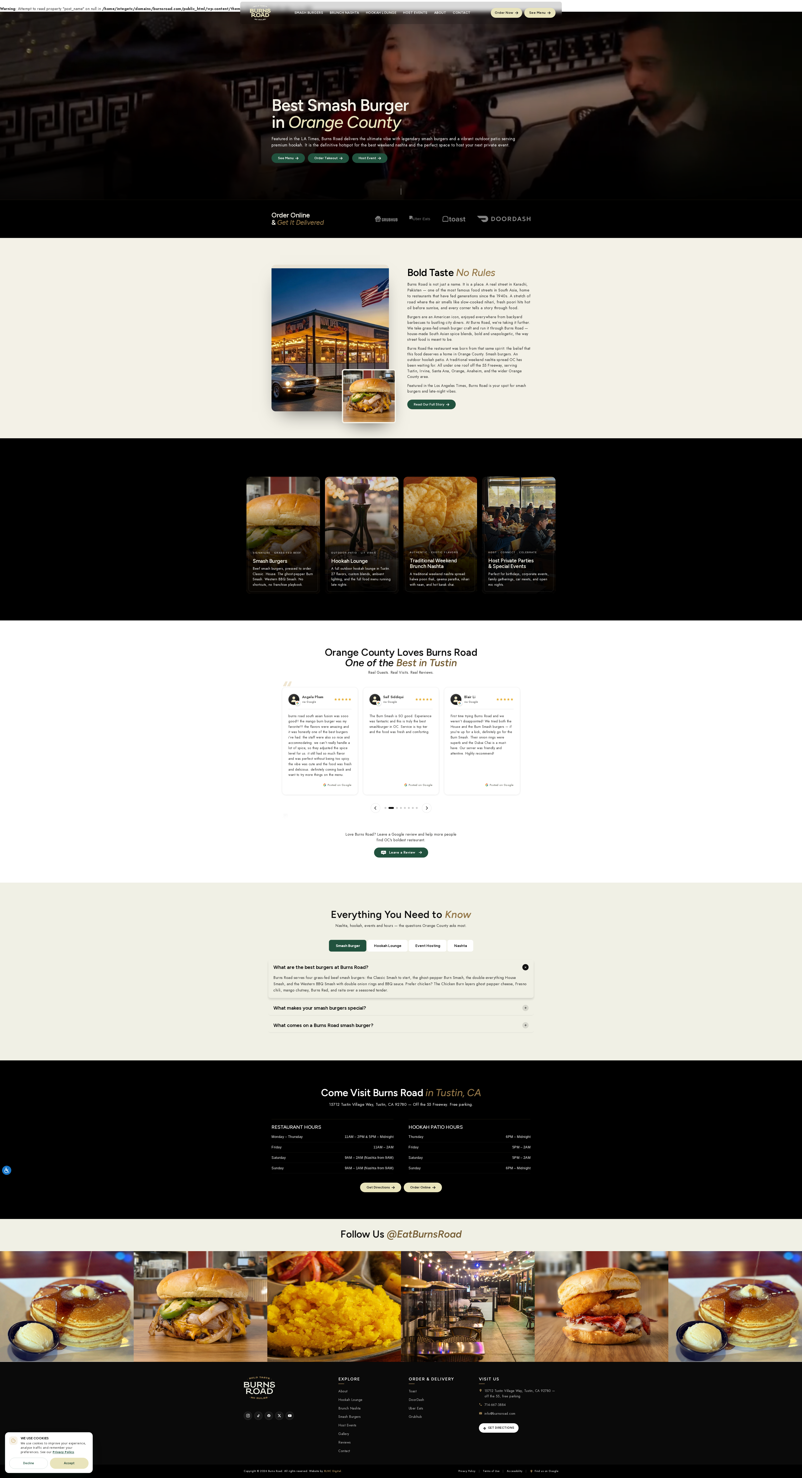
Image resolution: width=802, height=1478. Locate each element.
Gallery (343, 1433)
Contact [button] (462, 13)
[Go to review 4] (399, 808)
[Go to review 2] (389, 808)
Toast (413, 1391)
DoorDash (416, 1399)
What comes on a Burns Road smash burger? (323, 1025)
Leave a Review (402, 852)
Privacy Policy (467, 1471)
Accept (69, 1463)
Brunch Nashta (349, 1408)
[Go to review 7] (413, 808)
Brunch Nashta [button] (344, 13)
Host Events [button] (415, 13)
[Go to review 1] (385, 808)
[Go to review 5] (405, 808)
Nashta (460, 945)
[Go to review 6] (409, 808)
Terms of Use (491, 1471)
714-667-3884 (495, 1404)
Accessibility (515, 1471)
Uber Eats (416, 1408)
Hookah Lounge (387, 945)
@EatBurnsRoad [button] (424, 1234)
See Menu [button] (538, 13)
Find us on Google (546, 1471)
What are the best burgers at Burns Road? (320, 967)
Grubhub (415, 1416)
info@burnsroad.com (500, 1413)
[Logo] (260, 12)
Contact (344, 1451)
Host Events (347, 1425)
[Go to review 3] (393, 808)
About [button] (440, 13)
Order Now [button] (504, 13)
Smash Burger (348, 945)
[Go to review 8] (416, 808)
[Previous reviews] (375, 808)
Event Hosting (427, 945)
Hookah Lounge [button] (381, 13)
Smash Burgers (349, 1416)
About (343, 1391)
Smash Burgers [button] (308, 13)
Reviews (344, 1442)
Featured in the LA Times (295, 139)
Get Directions (501, 1428)
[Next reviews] (426, 808)
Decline (28, 1463)
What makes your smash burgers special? (319, 1008)
